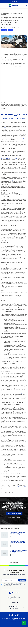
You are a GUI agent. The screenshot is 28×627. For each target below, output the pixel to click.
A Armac (13, 602)
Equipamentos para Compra (13, 598)
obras (4, 127)
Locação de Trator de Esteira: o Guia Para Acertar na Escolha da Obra (18, 543)
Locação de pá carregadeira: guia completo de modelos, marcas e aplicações (17, 534)
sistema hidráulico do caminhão (9, 158)
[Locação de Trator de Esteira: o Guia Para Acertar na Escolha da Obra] (4, 544)
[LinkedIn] (15, 615)
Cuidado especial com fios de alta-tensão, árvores (13, 393)
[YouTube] (12, 615)
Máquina (9, 12)
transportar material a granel (8, 180)
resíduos (6, 236)
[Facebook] (9, 615)
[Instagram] (18, 615)
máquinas (3, 255)
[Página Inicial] (1, 12)
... (4, 12)
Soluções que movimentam (13, 607)
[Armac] (14, 5)
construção (22, 138)
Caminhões (15, 12)
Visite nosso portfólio (22, 486)
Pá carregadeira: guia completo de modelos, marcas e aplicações (18, 552)
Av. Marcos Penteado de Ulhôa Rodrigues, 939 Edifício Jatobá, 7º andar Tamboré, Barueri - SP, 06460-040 (14, 620)
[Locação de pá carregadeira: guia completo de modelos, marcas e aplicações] (4, 535)
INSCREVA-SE (22, 580)
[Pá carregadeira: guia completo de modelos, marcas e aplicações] (4, 553)
